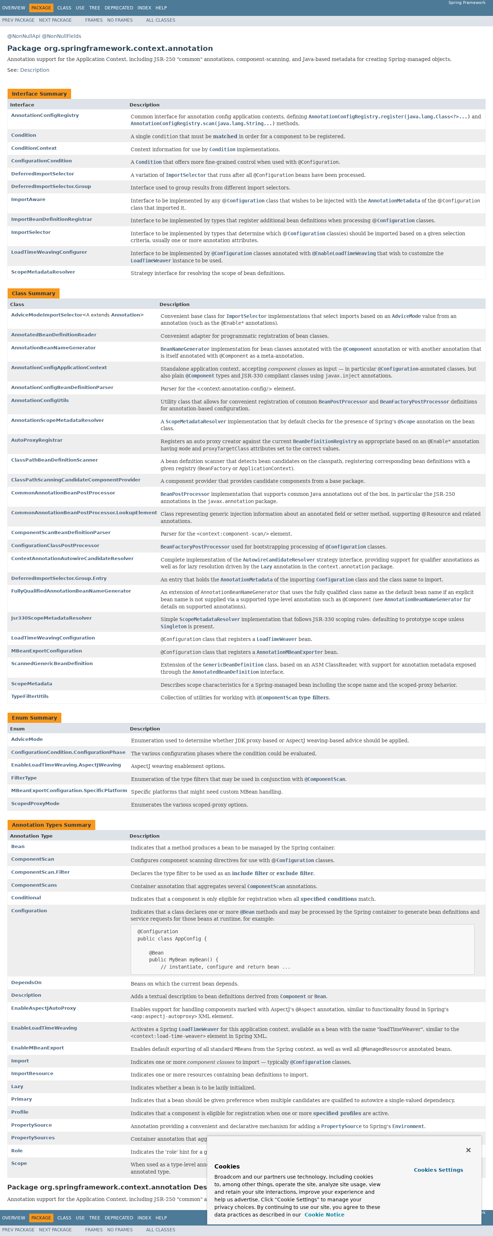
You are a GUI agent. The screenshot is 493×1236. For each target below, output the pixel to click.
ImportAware (28, 199)
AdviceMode (27, 739)
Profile (20, 1112)
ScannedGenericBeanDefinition (52, 663)
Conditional (26, 897)
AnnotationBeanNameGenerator (53, 347)
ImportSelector (31, 232)
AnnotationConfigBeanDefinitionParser (62, 387)
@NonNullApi (23, 36)
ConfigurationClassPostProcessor (55, 545)
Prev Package (18, 20)
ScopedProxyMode (35, 803)
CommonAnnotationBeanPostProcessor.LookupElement (84, 512)
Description (34, 70)
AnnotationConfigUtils (40, 400)
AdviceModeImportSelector (46, 315)
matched (225, 136)
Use (80, 7)
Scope (19, 1163)
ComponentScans (34, 885)
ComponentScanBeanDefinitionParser (60, 532)
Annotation (125, 315)
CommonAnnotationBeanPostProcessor (63, 492)
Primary (21, 1099)
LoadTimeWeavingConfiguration (53, 638)
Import (20, 1061)
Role (17, 1150)
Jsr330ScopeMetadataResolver (51, 618)
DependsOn (26, 982)
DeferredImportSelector (42, 173)
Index (144, 7)
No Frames (120, 20)
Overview (13, 7)
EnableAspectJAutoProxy (43, 1008)
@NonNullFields (61, 36)
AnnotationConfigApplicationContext (59, 367)
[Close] (468, 1150)
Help (161, 7)
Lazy (17, 1086)
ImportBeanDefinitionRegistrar (51, 219)
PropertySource (31, 1125)
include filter (250, 873)
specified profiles (337, 1113)
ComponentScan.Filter (40, 872)
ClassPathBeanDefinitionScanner (54, 460)
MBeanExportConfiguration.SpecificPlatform (69, 790)
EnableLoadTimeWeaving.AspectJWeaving (66, 765)
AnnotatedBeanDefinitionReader (53, 334)
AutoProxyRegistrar (36, 440)
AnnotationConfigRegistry (45, 115)
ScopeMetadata (31, 683)
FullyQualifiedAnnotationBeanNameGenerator (71, 591)
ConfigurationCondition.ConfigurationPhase (68, 752)
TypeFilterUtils (30, 696)
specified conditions (329, 899)
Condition (23, 135)
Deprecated (119, 7)
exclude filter (294, 873)
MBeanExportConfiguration (46, 651)
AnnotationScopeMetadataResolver (57, 420)
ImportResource (32, 1073)
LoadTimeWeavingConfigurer (49, 252)
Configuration (29, 910)
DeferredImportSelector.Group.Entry (58, 578)
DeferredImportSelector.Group (51, 186)
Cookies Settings (438, 1170)
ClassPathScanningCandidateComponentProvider (75, 479)
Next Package (55, 20)
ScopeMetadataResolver (43, 272)
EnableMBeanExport (37, 1048)
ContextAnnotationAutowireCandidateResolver (72, 558)
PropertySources (33, 1137)
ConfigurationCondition (41, 160)
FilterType (24, 778)
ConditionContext (34, 148)
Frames (94, 20)
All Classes (160, 20)
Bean (18, 846)
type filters (314, 697)
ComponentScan (32, 859)
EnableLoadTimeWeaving (44, 1028)
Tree (94, 7)
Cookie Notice (324, 1215)
